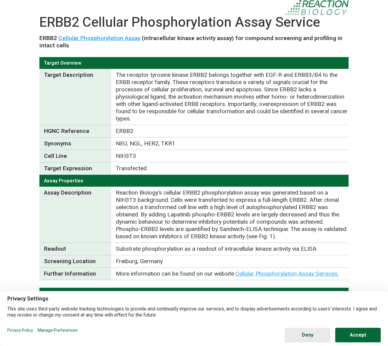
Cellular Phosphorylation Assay (99, 38)
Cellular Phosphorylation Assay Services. (287, 274)
